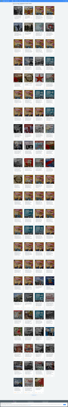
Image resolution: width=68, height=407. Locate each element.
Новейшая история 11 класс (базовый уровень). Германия (39, 42)
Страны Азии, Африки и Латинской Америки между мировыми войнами (17, 314)
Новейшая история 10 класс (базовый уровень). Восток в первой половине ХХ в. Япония (17, 111)
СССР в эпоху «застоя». (17, 345)
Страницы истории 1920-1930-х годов (38, 380)
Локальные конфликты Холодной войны (39, 160)
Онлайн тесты (15, 4)
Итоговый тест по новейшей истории (18, 295)
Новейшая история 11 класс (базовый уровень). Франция (17, 212)
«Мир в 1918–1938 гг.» (28, 312)
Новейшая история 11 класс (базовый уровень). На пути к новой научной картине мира (39, 10)
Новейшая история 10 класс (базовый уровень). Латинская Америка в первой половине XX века (50, 230)
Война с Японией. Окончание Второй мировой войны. (49, 127)
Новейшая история (20, 4)
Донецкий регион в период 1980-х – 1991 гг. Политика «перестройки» (39, 60)
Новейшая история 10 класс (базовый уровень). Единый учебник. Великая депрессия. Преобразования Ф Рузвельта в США (39, 95)
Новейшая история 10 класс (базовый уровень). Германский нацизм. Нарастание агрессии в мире (28, 230)
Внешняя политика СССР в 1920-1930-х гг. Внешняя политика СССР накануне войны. (17, 331)
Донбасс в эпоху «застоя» (17, 24)
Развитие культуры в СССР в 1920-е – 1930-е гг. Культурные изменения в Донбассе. (28, 61)
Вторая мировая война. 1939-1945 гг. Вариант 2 (49, 143)
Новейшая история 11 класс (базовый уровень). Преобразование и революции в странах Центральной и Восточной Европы (17, 231)
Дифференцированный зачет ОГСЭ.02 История (28, 8)
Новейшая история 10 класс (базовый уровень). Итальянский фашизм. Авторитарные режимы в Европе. (28, 214)
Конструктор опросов (31, 402)
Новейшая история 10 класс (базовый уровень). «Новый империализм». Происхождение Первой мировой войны (28, 180)
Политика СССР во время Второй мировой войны (39, 75)
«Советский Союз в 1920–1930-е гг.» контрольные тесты (28, 346)
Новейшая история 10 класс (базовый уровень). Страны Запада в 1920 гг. (49, 194)
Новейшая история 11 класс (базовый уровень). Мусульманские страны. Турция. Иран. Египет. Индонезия (17, 247)
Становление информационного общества (28, 75)
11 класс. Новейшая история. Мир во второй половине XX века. (39, 279)
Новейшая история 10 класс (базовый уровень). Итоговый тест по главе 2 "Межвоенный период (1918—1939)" (50, 247)
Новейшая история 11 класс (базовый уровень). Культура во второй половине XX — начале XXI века (49, 11)
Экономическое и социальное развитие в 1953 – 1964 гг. (50, 364)
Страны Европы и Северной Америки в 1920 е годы (28, 364)
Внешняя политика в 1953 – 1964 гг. (28, 143)
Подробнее (29, 405)
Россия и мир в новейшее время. (49, 278)
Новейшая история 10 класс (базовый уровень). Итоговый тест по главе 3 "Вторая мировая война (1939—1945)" (39, 112)
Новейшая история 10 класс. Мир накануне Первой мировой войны (18, 42)
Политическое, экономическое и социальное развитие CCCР (28, 161)
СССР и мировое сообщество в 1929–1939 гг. (49, 329)
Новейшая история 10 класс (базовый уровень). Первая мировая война (17, 194)
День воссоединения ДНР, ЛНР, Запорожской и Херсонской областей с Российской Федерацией (17, 383)
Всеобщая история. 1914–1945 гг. (49, 312)
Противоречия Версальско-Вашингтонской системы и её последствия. (17, 127)
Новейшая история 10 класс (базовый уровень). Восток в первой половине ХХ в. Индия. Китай (28, 246)
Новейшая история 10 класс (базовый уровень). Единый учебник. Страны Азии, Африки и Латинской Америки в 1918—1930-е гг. (50, 62)
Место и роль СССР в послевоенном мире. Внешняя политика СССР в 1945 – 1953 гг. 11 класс (39, 365)
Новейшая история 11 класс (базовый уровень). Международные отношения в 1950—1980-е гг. (17, 94)
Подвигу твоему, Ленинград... (49, 295)
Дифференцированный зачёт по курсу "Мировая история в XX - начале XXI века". (18, 364)
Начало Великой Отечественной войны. (28, 126)
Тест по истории (17, 176)
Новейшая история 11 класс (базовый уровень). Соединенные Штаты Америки (28, 94)
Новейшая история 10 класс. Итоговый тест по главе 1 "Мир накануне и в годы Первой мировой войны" (50, 179)
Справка (15, 402)
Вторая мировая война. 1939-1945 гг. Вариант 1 (17, 75)
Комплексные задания (45, 402)
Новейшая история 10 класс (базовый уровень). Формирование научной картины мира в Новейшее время (28, 112)
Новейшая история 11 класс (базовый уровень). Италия (49, 212)
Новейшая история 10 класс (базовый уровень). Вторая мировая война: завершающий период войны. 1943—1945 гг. (17, 281)
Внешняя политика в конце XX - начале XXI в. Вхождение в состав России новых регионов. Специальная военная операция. (18, 146)
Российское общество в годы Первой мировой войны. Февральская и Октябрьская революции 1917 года (28, 332)
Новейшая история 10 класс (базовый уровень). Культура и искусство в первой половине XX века (17, 62)
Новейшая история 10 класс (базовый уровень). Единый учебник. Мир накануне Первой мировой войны (39, 297)
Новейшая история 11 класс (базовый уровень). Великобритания (39, 194)
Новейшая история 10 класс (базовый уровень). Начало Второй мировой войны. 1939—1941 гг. (17, 264)
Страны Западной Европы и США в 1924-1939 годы (39, 143)
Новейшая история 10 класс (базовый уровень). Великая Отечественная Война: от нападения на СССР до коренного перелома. (39, 266)
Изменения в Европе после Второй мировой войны (49, 76)
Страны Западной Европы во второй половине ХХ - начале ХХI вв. (28, 296)
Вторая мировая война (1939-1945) (17, 8)
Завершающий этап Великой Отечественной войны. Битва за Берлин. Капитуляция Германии (39, 331)
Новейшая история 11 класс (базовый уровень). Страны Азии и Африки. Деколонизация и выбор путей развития (49, 44)
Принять (64, 404)
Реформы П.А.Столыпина (28, 24)
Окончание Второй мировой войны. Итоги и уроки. (39, 127)
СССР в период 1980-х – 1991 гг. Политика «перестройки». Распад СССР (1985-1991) (39, 347)
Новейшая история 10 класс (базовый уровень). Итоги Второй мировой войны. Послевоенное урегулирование (28, 281)
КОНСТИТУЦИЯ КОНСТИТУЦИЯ (49, 160)
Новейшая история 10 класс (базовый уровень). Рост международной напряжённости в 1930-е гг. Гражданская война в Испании (49, 95)
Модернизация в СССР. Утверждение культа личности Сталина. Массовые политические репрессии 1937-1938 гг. (49, 28)
